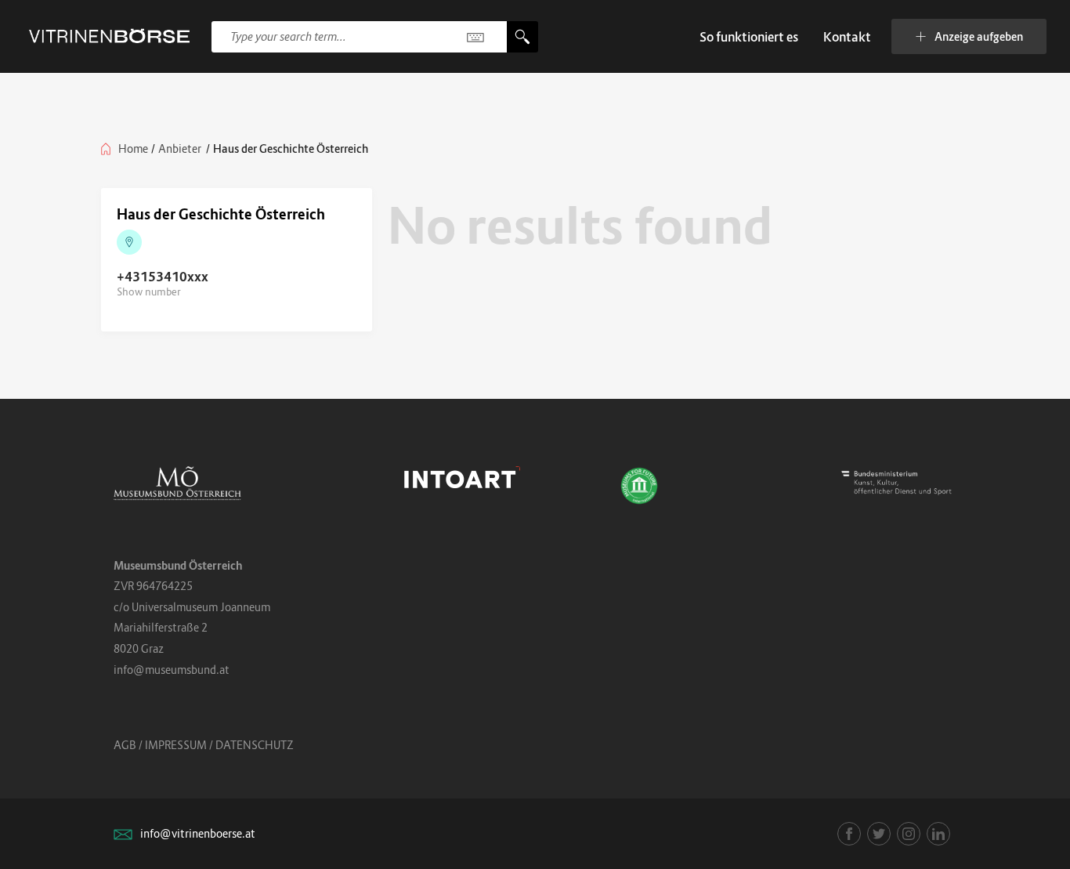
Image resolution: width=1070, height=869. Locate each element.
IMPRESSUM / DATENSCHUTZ (219, 744)
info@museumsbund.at (172, 669)
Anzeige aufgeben (978, 36)
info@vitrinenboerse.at (197, 833)
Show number (149, 291)
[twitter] (879, 833)
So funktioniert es (748, 37)
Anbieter (179, 148)
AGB (125, 744)
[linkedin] (938, 833)
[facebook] (849, 833)
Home (133, 148)
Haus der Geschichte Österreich (221, 214)
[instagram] (908, 833)
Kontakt (847, 37)
